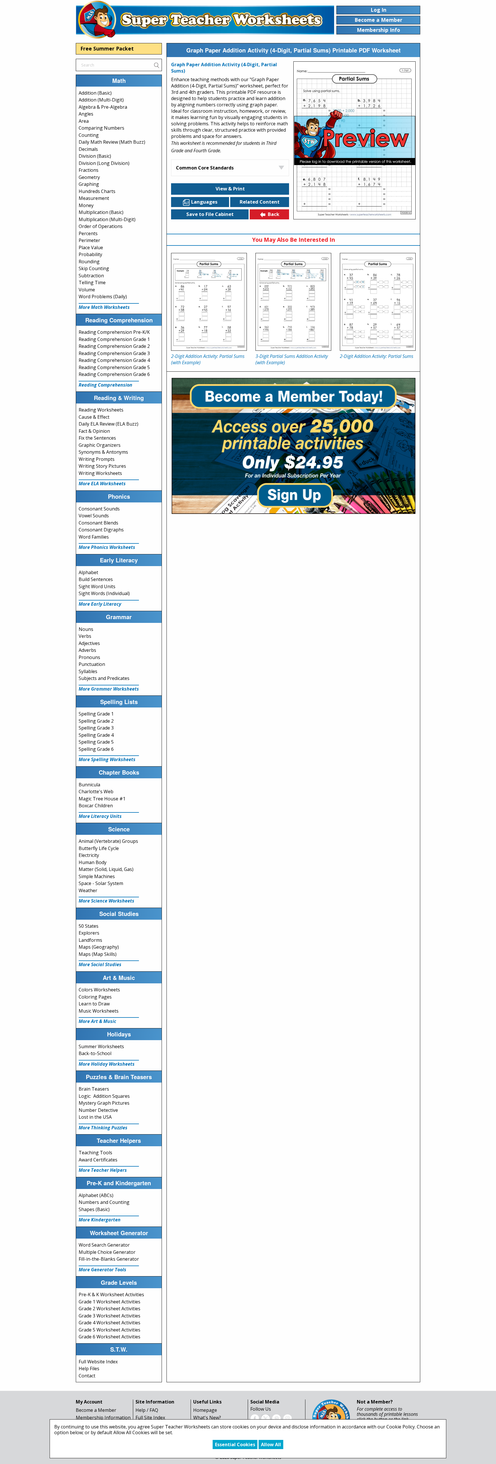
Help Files (89, 1368)
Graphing (89, 184)
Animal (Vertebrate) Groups (108, 841)
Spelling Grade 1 (96, 714)
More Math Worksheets (104, 307)
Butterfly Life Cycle (99, 848)
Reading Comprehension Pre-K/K (114, 332)
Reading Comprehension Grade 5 (114, 367)
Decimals (88, 149)
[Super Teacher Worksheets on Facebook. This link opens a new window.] (254, 1418)
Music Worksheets (99, 1011)
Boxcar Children (96, 805)
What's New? (207, 1417)
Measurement (94, 198)
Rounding (89, 261)
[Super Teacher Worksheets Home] (205, 19)
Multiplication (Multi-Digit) (107, 219)
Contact (87, 1376)
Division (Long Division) (104, 163)
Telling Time (92, 282)
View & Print (230, 188)
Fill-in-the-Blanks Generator (109, 1259)
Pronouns (89, 657)
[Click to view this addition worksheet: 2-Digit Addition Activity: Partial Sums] (378, 302)
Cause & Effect (94, 417)
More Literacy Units (100, 816)
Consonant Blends (98, 523)
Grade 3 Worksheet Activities (109, 1316)
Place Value (91, 247)
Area (84, 121)
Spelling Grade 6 (96, 749)
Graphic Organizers (100, 445)
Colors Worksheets (99, 990)
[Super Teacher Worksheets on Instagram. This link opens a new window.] (287, 1418)
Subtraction (91, 275)
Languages (204, 201)
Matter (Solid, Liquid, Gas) (106, 869)
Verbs (85, 636)
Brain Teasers (94, 1089)
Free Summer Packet (107, 48)
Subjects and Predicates (104, 678)
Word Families (94, 537)
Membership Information (103, 1417)
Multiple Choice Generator (107, 1252)
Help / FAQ (146, 1410)
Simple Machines (97, 876)
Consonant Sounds (99, 509)
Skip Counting (94, 268)
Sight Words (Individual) (104, 593)
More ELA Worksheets (102, 483)
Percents (88, 233)
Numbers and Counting (104, 1202)
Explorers (89, 933)
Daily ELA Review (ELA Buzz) (108, 424)
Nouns (86, 629)
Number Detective (98, 1110)
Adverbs (87, 650)
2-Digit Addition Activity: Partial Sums (376, 356)
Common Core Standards (205, 168)
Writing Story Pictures (102, 466)
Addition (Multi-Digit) (101, 100)
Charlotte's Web (96, 791)
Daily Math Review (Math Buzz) (112, 142)
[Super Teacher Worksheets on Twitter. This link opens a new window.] (265, 1418)
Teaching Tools (95, 1152)
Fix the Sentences (97, 438)
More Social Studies (100, 964)
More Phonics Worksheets (107, 547)
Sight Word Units (97, 586)
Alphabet (88, 572)
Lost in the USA (95, 1117)
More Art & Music (97, 1021)
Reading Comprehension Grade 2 (114, 346)
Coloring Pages (95, 997)
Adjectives (89, 643)
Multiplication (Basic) (101, 212)
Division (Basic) (95, 156)
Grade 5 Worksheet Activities (109, 1330)
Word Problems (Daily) (103, 296)
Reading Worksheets (101, 410)
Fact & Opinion (94, 431)
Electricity (89, 855)
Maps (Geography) (99, 947)
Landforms (90, 940)
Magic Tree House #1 (102, 799)
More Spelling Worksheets (107, 759)
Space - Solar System (101, 883)
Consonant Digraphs (101, 530)
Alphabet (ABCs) (96, 1195)
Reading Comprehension (105, 385)
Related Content (260, 201)
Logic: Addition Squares (104, 1096)
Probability (90, 254)
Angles (86, 114)
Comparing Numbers (101, 128)
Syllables (88, 671)
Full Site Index (150, 1417)
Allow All (271, 1444)
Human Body (92, 862)
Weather (88, 890)
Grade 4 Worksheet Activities (109, 1322)
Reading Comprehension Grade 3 (114, 353)
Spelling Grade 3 (96, 728)
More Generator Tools (102, 1269)
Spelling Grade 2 (96, 721)
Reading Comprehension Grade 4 (114, 360)
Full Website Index (98, 1361)
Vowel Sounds (94, 515)
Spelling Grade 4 (96, 735)
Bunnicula (89, 784)
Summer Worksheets (101, 1046)
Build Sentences (96, 579)
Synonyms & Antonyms (103, 452)
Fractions (88, 170)
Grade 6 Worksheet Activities (109, 1337)
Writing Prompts (97, 459)
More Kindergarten (100, 1220)
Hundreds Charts (97, 191)
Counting (89, 135)
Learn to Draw (94, 1004)
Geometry (89, 177)
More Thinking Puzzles (103, 1127)
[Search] (156, 65)
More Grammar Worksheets (109, 689)
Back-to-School (95, 1053)
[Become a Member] (293, 445)
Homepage (205, 1410)
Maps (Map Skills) (98, 954)
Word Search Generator (104, 1245)
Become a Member (96, 1410)
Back (273, 214)
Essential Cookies (235, 1444)
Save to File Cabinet (210, 214)
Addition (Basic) (95, 93)
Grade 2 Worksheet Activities (109, 1308)
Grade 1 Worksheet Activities (109, 1302)
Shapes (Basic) (94, 1209)
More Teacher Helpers (103, 1170)
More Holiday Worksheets (107, 1064)
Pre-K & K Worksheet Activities (111, 1294)
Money (86, 205)
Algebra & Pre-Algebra (103, 107)
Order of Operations (101, 226)
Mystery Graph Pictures (104, 1103)
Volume (87, 289)
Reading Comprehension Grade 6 (114, 374)
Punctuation (92, 664)
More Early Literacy (100, 604)
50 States (88, 926)
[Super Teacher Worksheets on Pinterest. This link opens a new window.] (276, 1418)
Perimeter (89, 240)
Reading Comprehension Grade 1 (114, 339)
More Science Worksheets (106, 901)
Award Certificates (98, 1160)
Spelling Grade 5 (96, 742)
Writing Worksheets (100, 473)
